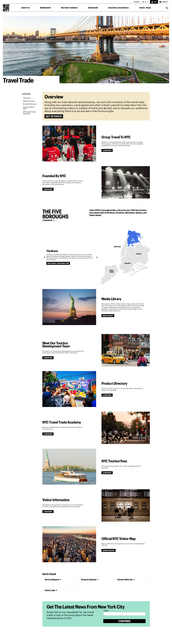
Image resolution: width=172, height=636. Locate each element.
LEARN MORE (47, 220)
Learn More (107, 150)
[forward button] (96, 257)
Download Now (108, 550)
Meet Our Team (29, 101)
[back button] (44, 257)
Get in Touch (54, 116)
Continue (124, 621)
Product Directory (30, 104)
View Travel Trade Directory (58, 263)
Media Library (108, 316)
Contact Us (165, 1)
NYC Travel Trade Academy (29, 113)
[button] (25, 8)
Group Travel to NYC (29, 108)
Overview (26, 98)
